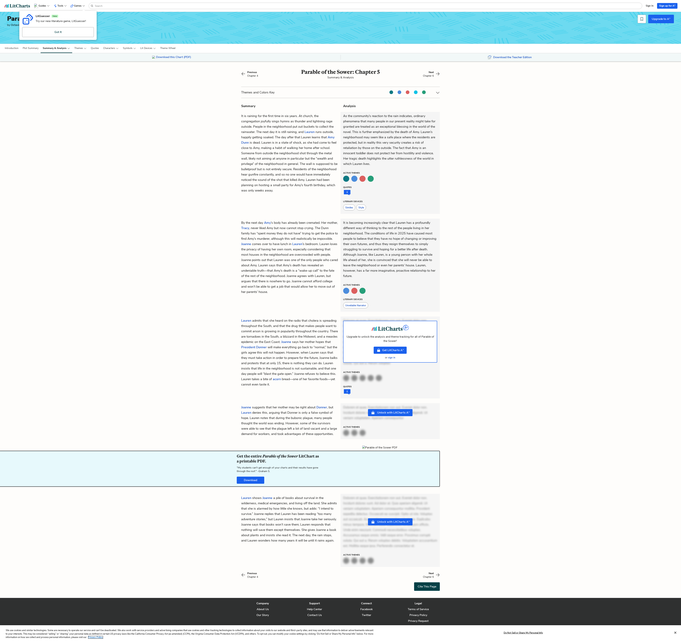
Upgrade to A (661, 19)
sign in (391, 357)
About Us (263, 609)
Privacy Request (418, 621)
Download (250, 480)
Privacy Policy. (95, 637)
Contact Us (314, 615)
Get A (393, 350)
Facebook (366, 609)
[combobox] (368, 6)
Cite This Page (427, 587)
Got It (58, 32)
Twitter (366, 615)
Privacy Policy (418, 615)
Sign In (650, 5)
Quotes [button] (95, 48)
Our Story (262, 615)
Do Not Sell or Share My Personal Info (523, 632)
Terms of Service (418, 609)
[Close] (675, 633)
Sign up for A (667, 5)
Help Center (314, 609)
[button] (11, 48)
